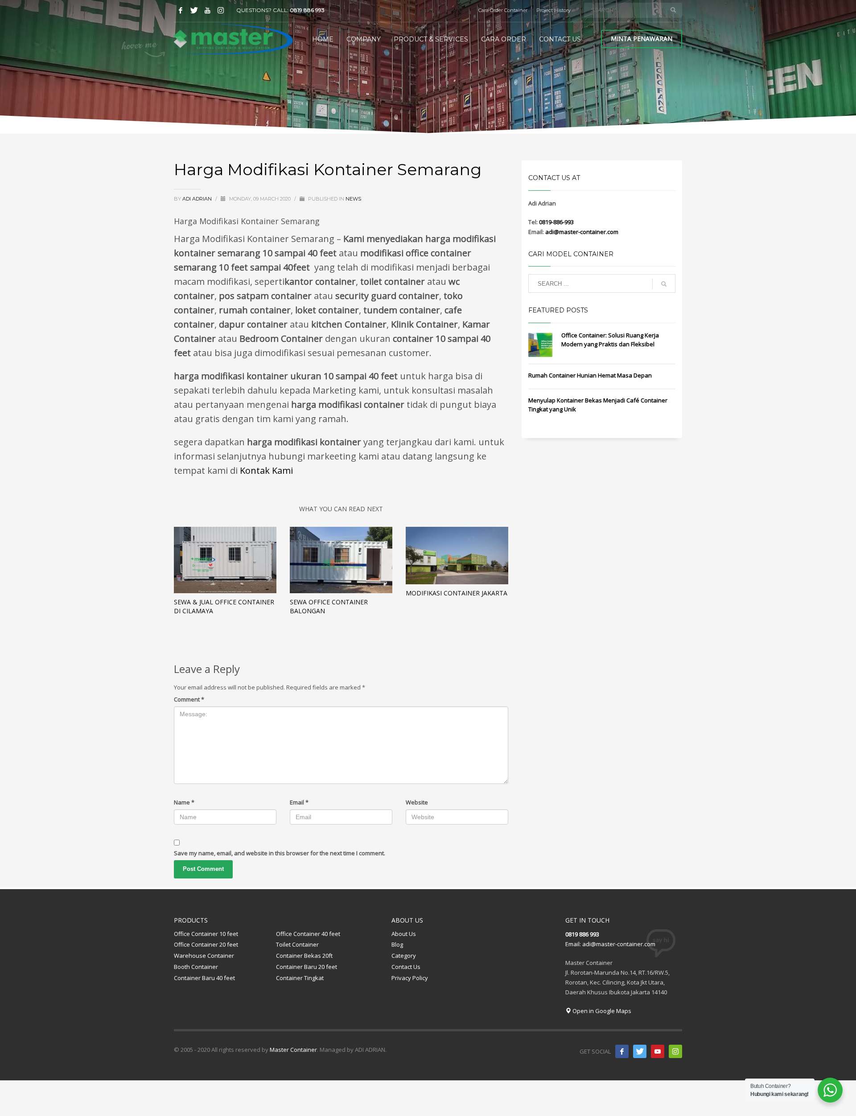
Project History (553, 10)
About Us (403, 934)
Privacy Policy (409, 978)
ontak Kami (269, 470)
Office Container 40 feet (308, 934)
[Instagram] (220, 10)
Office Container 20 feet (206, 944)
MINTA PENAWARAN (641, 38)
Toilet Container (297, 944)
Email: (573, 944)
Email (299, 802)
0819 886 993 (307, 10)
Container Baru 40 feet (204, 978)
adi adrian (197, 199)
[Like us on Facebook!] (622, 1051)
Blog (397, 944)
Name (184, 802)
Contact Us (405, 967)
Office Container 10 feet (206, 934)
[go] (673, 10)
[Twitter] (194, 10)
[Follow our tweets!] (639, 1051)
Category (403, 956)
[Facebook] (180, 10)
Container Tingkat (300, 978)
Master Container (292, 1050)
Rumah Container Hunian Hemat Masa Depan (590, 375)
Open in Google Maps (601, 1011)
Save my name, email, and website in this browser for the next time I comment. (279, 853)
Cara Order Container (502, 10)
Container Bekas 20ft (304, 956)
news (353, 199)
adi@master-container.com (581, 232)
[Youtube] (207, 10)
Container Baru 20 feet (306, 967)
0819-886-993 (556, 222)
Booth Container (196, 967)
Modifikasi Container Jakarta (456, 593)
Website (417, 802)
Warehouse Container (204, 956)
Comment (189, 699)
